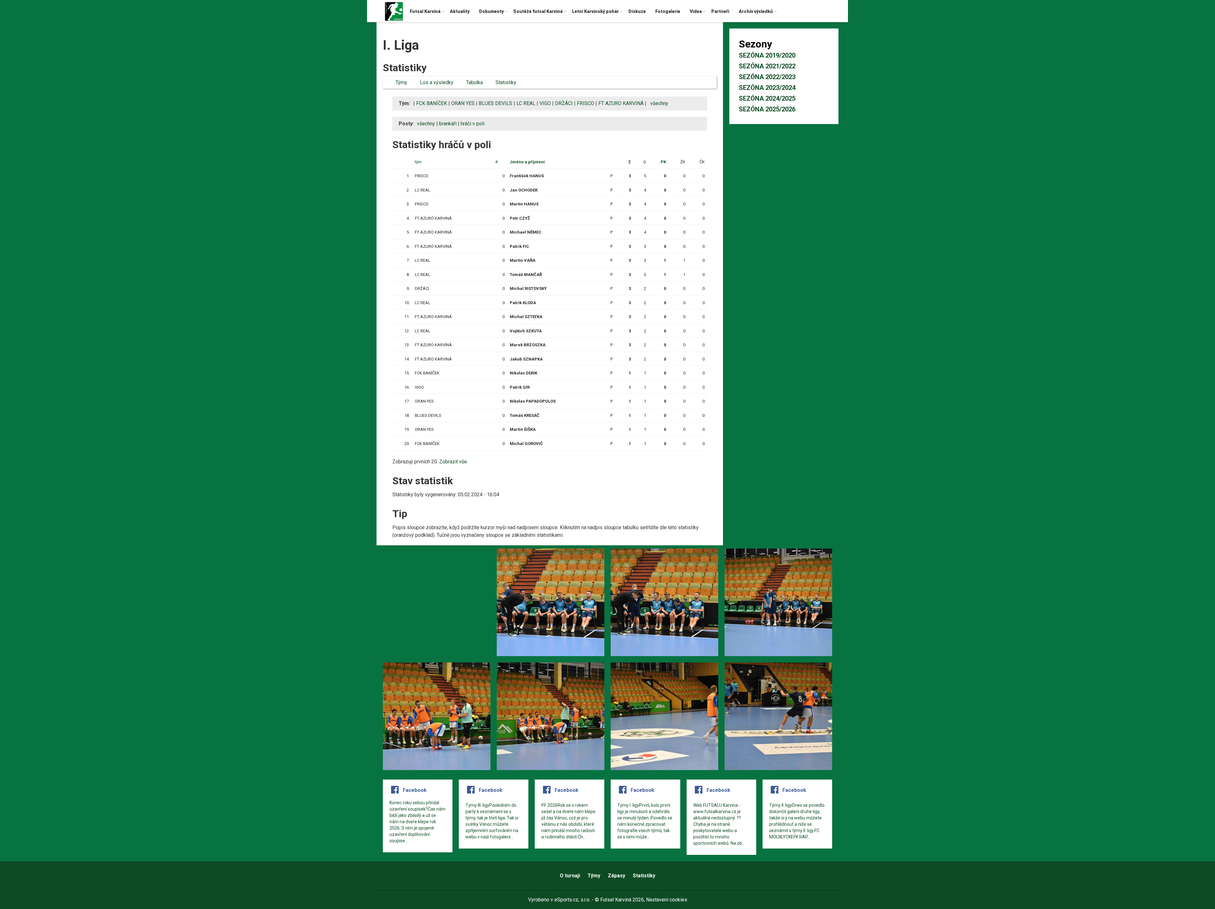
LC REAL (525, 103)
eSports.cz (566, 900)
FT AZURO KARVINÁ (621, 103)
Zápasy (616, 876)
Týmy (594, 876)
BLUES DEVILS (495, 103)
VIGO (545, 103)
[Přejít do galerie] (437, 602)
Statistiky (644, 876)
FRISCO (585, 103)
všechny (659, 103)
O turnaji (570, 876)
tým (418, 162)
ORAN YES (463, 103)
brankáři (448, 124)
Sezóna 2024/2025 (767, 98)
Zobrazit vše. (453, 462)
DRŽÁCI (564, 103)
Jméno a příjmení (527, 162)
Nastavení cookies (666, 900)
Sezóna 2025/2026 (767, 109)
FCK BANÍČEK (431, 103)
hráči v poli (472, 124)
